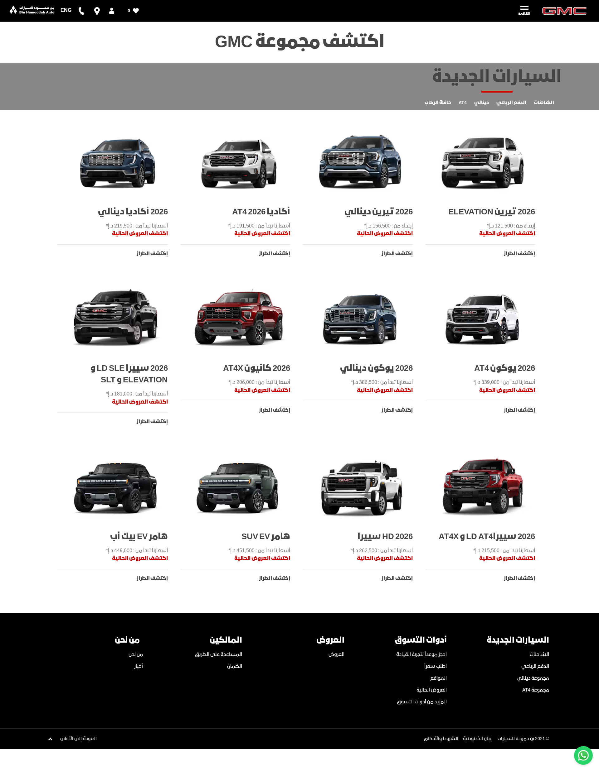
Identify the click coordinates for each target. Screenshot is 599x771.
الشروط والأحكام (441, 739)
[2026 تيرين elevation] (483, 161)
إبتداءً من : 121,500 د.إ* (511, 226)
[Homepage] (32, 11)
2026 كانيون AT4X (256, 368)
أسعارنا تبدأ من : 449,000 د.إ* (137, 550)
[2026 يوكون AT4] (483, 318)
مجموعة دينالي (533, 678)
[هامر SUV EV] (238, 485)
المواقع (438, 678)
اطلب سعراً (435, 666)
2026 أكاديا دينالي (133, 212)
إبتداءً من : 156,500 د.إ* (388, 226)
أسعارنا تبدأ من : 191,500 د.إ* (259, 226)
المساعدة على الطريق (218, 654)
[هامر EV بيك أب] (116, 485)
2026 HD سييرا (385, 537)
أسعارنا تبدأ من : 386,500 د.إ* (382, 382)
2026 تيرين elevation (491, 212)
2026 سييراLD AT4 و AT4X (487, 537)
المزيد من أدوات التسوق (422, 702)
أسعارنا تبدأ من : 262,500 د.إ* (382, 550)
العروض (336, 654)
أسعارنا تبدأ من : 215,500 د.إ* (504, 550)
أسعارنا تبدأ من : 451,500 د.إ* (259, 550)
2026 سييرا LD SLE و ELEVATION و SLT (129, 374)
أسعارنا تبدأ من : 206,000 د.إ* (259, 382)
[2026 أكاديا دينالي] (116, 161)
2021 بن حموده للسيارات (521, 739)
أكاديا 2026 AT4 (261, 212)
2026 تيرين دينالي (378, 212)
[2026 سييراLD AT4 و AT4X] (483, 485)
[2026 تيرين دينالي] (361, 161)
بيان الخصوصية (477, 739)
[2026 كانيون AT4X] (238, 318)
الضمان (234, 666)
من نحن (136, 654)
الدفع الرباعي (535, 666)
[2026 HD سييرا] (361, 485)
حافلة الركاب (438, 103)
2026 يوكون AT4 (504, 368)
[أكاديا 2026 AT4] (238, 161)
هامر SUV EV (265, 537)
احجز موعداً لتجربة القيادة (421, 654)
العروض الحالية (431, 690)
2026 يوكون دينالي (376, 368)
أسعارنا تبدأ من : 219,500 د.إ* (137, 226)
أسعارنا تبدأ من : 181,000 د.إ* (137, 394)
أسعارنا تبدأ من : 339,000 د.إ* (504, 382)
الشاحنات (539, 654)
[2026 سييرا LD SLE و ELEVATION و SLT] (116, 318)
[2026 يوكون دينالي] (361, 318)
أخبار (138, 666)
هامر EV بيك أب (139, 537)
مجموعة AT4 (535, 690)
